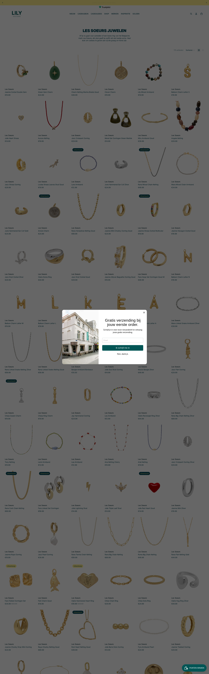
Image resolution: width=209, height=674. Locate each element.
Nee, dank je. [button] (122, 354)
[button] (144, 313)
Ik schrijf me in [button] (123, 348)
